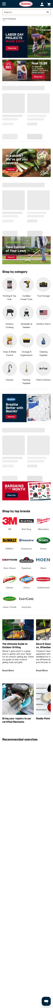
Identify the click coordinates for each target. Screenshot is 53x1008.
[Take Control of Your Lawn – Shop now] (26, 250)
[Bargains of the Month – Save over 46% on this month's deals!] (26, 490)
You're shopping (9, 19)
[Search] (47, 12)
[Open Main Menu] (4, 4)
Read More (8, 670)
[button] (42, 4)
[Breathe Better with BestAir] (26, 408)
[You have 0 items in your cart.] (49, 4)
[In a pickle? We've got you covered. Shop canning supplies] (26, 163)
